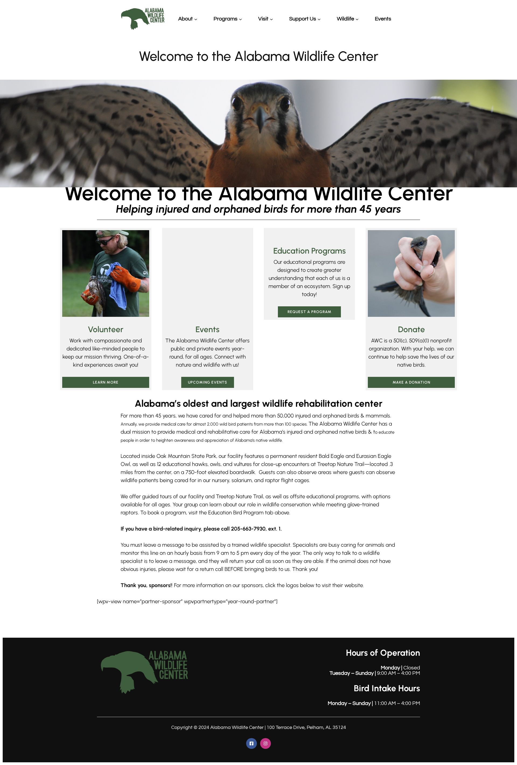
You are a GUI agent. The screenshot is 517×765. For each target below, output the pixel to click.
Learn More (105, 382)
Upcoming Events (207, 699)
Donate (411, 329)
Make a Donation (411, 382)
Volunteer (105, 329)
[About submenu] (195, 18)
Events (207, 646)
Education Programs (309, 251)
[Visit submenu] (271, 18)
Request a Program (309, 312)
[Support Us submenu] (319, 18)
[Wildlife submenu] (357, 18)
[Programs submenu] (240, 18)
